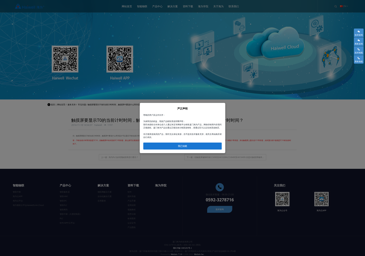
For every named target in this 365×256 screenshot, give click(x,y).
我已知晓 (182, 146)
